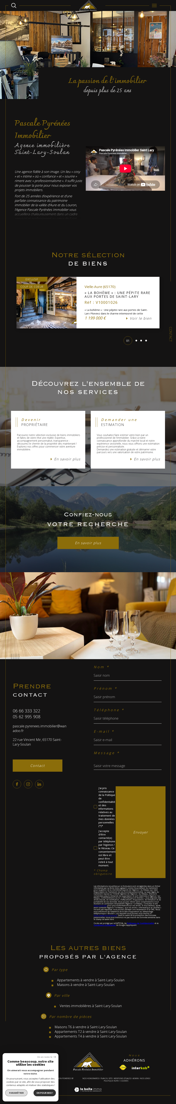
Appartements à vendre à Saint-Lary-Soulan (91, 980)
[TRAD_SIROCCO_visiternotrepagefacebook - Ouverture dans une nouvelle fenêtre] (17, 784)
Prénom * (105, 688)
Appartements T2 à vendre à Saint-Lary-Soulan (91, 1031)
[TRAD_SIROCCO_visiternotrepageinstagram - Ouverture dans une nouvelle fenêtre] (28, 784)
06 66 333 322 (26, 711)
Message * (107, 753)
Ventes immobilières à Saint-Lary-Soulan (91, 1005)
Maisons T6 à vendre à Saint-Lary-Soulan (86, 1027)
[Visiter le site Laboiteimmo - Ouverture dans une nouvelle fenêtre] (88, 1093)
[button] (16, 302)
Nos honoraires (90, 1078)
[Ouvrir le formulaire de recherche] (13, 5)
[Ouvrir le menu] (154, 5)
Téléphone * (109, 710)
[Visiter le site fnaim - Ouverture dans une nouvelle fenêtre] (122, 1067)
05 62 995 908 (26, 716)
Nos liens (144, 1078)
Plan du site (106, 1078)
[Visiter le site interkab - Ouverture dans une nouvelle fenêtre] (141, 1067)
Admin (135, 1078)
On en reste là (44, 1057)
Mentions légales (122, 1078)
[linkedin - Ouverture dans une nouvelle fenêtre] (39, 784)
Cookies (124, 1081)
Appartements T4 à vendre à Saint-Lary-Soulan (91, 1036)
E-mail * (104, 731)
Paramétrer (16, 1092)
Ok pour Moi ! (44, 1092)
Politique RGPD (111, 1081)
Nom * (101, 667)
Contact (170, 334)
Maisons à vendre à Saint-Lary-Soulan (86, 984)
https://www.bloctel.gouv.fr (105, 915)
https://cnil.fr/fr (100, 905)
